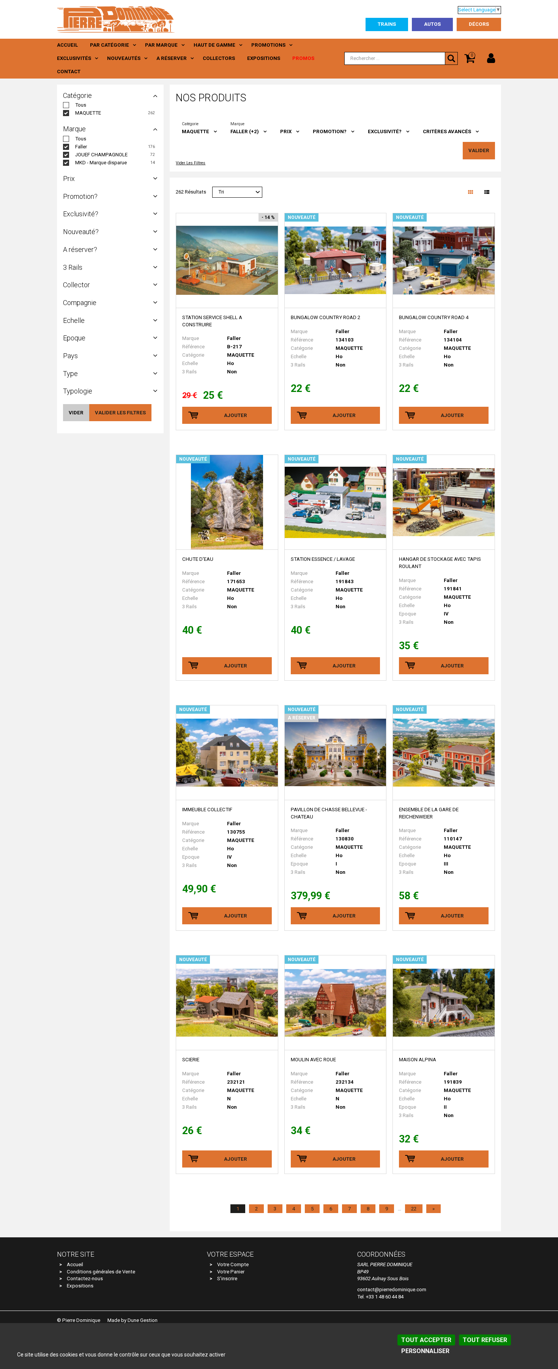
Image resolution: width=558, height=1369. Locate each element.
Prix (286, 131)
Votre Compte (233, 1264)
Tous (80, 105)
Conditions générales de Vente (101, 1272)
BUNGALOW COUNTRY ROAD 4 (433, 317)
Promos (303, 58)
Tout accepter (426, 1340)
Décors (479, 24)
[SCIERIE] (226, 1002)
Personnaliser (425, 1351)
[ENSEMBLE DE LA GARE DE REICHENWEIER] (443, 752)
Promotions (268, 45)
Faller (81, 146)
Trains (387, 24)
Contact (68, 71)
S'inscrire (227, 1278)
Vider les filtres (190, 163)
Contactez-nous (85, 1278)
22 (413, 1209)
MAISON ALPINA (417, 1059)
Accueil (67, 45)
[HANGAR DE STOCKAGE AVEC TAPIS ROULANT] (443, 502)
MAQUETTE (88, 113)
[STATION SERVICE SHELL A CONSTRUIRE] (226, 260)
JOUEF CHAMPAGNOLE (101, 154)
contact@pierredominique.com (391, 1289)
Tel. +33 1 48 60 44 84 (380, 1297)
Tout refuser (485, 1340)
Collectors (219, 58)
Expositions (263, 58)
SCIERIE (190, 1059)
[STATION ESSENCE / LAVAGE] (335, 502)
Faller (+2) (244, 131)
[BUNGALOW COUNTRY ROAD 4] (443, 260)
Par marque (161, 45)
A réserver (171, 58)
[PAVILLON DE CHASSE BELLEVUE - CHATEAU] (335, 752)
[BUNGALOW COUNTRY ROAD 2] (335, 260)
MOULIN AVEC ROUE (313, 1059)
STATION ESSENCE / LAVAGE (323, 559)
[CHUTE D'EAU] (226, 502)
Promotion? (330, 131)
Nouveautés (123, 58)
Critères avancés (447, 131)
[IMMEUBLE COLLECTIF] (226, 752)
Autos (432, 24)
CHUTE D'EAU (197, 559)
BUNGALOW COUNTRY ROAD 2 (325, 317)
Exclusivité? (385, 131)
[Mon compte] (491, 58)
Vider (76, 412)
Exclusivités (74, 58)
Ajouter (235, 415)
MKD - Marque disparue (101, 162)
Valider (478, 150)
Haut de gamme (214, 45)
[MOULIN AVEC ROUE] (335, 1002)
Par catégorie (109, 45)
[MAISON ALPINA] (443, 1002)
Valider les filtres (120, 412)
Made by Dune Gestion (132, 1320)
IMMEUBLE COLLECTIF (207, 809)
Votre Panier (230, 1272)
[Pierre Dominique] (116, 19)
